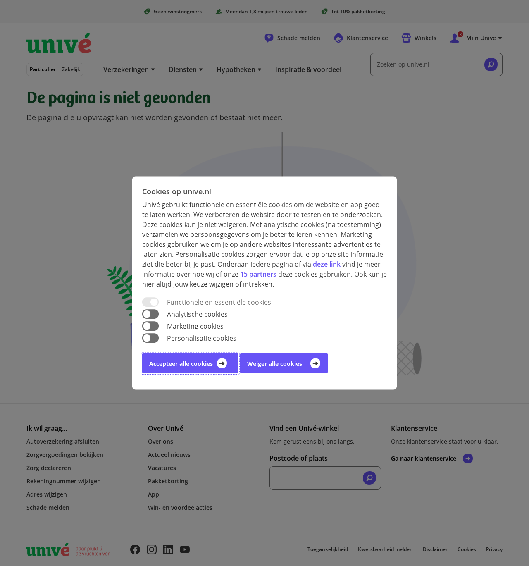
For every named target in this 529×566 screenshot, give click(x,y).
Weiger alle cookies (274, 364)
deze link (327, 263)
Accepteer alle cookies (181, 364)
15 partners (258, 273)
